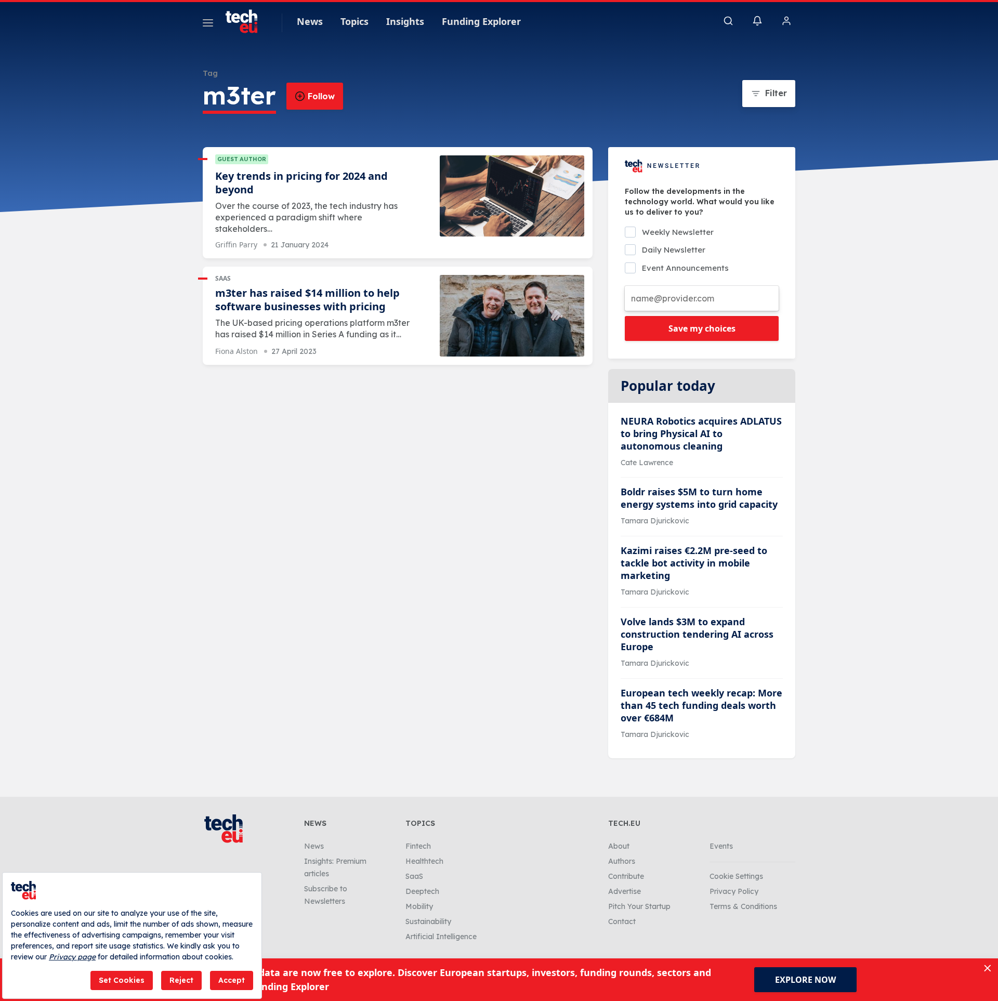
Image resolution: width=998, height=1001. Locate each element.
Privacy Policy (734, 891)
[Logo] (246, 21)
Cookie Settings (736, 876)
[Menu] (208, 24)
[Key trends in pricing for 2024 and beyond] (512, 196)
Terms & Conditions (743, 906)
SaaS (223, 278)
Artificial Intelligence (441, 936)
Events (721, 846)
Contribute (626, 876)
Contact (622, 921)
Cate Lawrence (647, 462)
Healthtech (424, 861)
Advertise (624, 891)
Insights (405, 21)
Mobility (419, 906)
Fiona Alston (236, 351)
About (618, 846)
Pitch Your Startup (639, 906)
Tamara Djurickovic (655, 520)
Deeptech (422, 891)
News (310, 21)
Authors (621, 861)
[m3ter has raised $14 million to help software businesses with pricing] (512, 316)
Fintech (418, 846)
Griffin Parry (236, 244)
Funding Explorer (481, 21)
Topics (354, 21)
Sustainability (428, 921)
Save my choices (702, 328)
